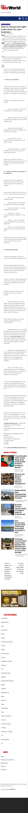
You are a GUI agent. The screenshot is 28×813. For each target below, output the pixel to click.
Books (2, 634)
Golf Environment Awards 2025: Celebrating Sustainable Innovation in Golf (20, 526)
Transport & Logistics (7, 731)
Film (2, 669)
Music (2, 696)
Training (3, 727)
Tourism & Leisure (6, 723)
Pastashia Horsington (19, 469)
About (2, 756)
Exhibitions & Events (5, 24)
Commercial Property (7, 641)
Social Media (4, 708)
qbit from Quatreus (16, 336)
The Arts (3, 720)
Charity (3, 638)
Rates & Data (4, 763)
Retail (2, 704)
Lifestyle (3, 688)
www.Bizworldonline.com (10, 423)
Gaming (3, 677)
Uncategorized (5, 739)
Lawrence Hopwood (19, 534)
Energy (3, 649)
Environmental (5, 653)
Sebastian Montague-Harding (21, 500)
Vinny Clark (3, 33)
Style (2, 712)
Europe (3, 657)
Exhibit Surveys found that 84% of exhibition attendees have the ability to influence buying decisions (15, 44)
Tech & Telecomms (6, 716)
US (2, 743)
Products (3, 700)
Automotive (4, 630)
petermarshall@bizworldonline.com (16, 447)
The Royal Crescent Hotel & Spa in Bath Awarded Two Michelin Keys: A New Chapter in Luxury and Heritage (20, 545)
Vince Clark (17, 516)
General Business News (7, 681)
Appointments (5, 622)
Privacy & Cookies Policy (7, 760)
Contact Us (4, 769)
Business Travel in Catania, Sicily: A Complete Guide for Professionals (20, 509)
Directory (3, 766)
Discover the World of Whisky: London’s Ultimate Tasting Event (20, 479)
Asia (2, 626)
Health (3, 684)
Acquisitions (4, 618)
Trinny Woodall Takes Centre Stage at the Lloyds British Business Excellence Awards (20, 461)
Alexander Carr (18, 486)
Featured (3, 665)
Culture (3, 645)
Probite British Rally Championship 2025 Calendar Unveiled (20, 494)
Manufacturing (5, 692)
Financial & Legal (5, 673)
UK (2, 735)
